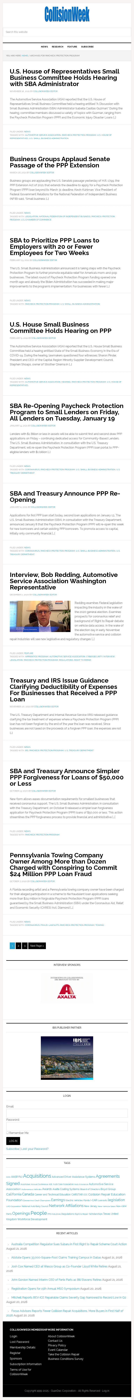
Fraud (44, 925)
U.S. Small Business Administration (49, 138)
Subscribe (12, 1149)
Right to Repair (82, 660)
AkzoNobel (25, 1184)
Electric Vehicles (74, 1200)
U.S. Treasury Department (79, 750)
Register (15, 1353)
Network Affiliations (66, 1205)
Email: (10, 1106)
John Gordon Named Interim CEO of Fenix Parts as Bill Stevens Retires (56, 1279)
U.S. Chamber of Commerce (36, 220)
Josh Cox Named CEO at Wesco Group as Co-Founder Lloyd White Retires (59, 1266)
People (39, 1213)
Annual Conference (39, 1184)
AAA (8, 1177)
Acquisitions (37, 1176)
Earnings (58, 1200)
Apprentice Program (36, 656)
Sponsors (16, 1358)
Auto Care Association (63, 1184)
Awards (47, 1189)
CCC (85, 1194)
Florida (86, 1200)
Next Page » (37, 945)
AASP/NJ (16, 1176)
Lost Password (19, 1342)
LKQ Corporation (13, 1206)
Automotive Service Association (43, 135)
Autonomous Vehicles (31, 1189)
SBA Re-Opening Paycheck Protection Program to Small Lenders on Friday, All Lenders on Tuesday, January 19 (67, 412)
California (13, 1194)
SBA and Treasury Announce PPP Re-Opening (65, 496)
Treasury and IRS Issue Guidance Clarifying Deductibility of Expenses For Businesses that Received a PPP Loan (63, 690)
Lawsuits (54, 925)
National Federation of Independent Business (64, 216)
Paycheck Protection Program (79, 135)
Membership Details (22, 1347)
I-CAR (93, 1200)
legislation (31, 216)
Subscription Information (26, 1364)
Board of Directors (90, 1189)
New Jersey (90, 1206)
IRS (26, 750)
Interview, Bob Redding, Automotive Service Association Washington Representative (64, 581)
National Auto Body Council (35, 1206)
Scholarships (95, 1213)
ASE (50, 1184)
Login (13, 1336)
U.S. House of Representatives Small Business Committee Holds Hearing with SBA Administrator (64, 77)
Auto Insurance (81, 1184)
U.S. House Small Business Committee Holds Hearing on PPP (60, 327)
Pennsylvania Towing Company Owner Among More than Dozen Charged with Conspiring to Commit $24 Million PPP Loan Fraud (63, 864)
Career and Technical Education (53, 1194)
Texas (106, 1213)
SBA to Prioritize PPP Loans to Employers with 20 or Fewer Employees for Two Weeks (54, 246)
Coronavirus (32, 469)
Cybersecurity (94, 656)
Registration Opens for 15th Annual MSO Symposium (45, 1288)
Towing (99, 925)
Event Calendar (58, 1350)
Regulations (66, 660)
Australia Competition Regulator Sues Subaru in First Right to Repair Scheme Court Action (69, 1244)
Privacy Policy (57, 1345)
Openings (21, 1213)
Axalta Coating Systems (66, 1189)
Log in (105, 1390)
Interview (109, 656)
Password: (13, 1119)
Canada (28, 1194)
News (27, 131)
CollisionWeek (67, 14)
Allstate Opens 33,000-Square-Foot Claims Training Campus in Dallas (56, 1257)
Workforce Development (32, 1219)
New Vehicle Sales (107, 1206)
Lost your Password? (35, 1149)
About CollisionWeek (61, 1336)
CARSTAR (77, 1194)
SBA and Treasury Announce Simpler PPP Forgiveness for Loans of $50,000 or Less (67, 777)
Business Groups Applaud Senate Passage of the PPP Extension (60, 162)
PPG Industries (54, 1214)
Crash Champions (42, 1200)
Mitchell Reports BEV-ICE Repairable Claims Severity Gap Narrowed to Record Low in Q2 (68, 1297)
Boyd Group (108, 1189)
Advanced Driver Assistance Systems (73, 1176)
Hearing (66, 382)
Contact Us (55, 1340)
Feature (28, 653)
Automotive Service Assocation (42, 382)
